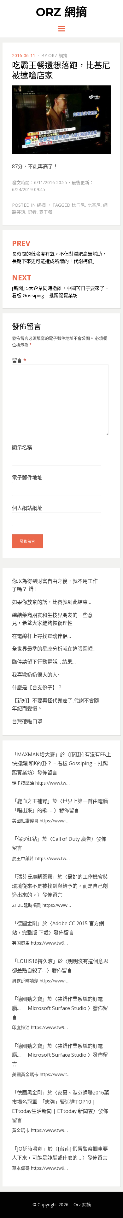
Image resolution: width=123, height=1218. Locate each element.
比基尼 (94, 205)
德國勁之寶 (29, 998)
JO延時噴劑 (30, 1148)
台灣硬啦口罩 (27, 721)
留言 (19, 360)
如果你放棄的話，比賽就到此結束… (51, 602)
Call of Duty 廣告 (71, 838)
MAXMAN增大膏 (36, 754)
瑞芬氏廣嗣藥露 (34, 876)
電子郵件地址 (27, 477)
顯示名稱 (22, 447)
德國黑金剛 (29, 1092)
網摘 (41, 205)
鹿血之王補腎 (32, 801)
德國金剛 (27, 923)
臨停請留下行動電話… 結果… (44, 661)
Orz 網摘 (61, 12)
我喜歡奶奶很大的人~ (36, 674)
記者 (32, 212)
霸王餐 (45, 212)
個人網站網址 (27, 508)
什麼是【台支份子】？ (37, 687)
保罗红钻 (27, 838)
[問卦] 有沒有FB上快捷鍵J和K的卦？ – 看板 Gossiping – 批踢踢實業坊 (61, 763)
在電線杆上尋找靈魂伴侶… (41, 635)
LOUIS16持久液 (35, 961)
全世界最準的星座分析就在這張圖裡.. (53, 648)
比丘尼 (78, 205)
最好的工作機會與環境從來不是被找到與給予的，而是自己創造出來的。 (60, 886)
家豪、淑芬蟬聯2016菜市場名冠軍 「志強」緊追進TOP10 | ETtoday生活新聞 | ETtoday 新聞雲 (60, 1101)
